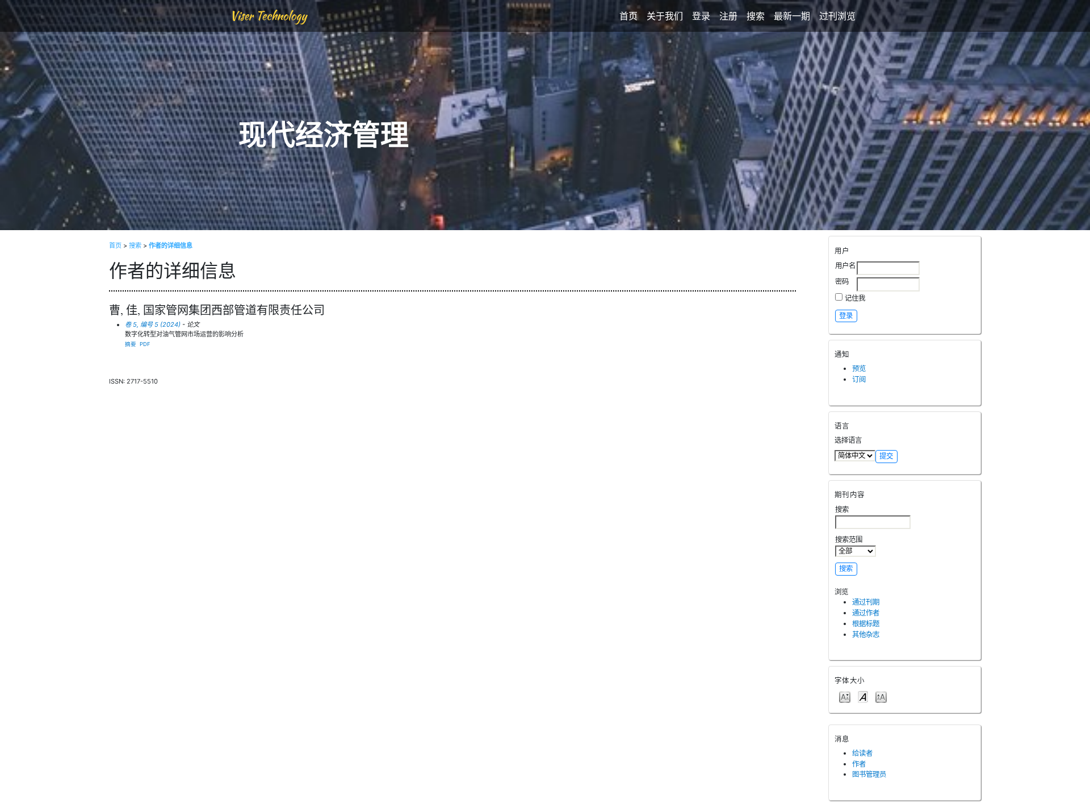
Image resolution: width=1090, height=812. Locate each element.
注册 (728, 16)
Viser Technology (268, 15)
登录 (701, 16)
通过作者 (865, 613)
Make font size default (863, 696)
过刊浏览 (837, 16)
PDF (145, 344)
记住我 (855, 298)
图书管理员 (869, 774)
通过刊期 (865, 602)
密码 (842, 281)
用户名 (845, 265)
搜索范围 (848, 539)
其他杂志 (865, 634)
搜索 (756, 16)
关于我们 (665, 16)
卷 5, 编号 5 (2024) (153, 324)
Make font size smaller (844, 696)
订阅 (859, 379)
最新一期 (792, 16)
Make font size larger (881, 696)
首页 (628, 16)
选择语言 (848, 440)
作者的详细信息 (170, 245)
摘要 (130, 344)
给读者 (862, 753)
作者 (859, 764)
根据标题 (865, 623)
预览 (859, 368)
